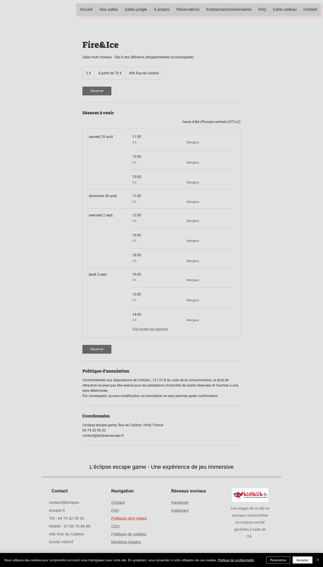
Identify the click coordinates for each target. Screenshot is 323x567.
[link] (96, 91)
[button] (108, 9)
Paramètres (278, 560)
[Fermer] (317, 559)
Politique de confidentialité (236, 560)
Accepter (302, 560)
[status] (212, 122)
